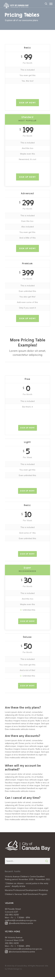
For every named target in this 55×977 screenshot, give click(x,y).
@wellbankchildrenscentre (19, 923)
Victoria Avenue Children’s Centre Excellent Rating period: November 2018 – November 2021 (27, 878)
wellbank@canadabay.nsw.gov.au (20, 920)
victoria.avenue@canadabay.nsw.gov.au (23, 949)
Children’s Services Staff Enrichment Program (26, 894)
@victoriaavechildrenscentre (20, 951)
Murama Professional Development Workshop (26, 890)
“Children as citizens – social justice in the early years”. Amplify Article (26, 884)
